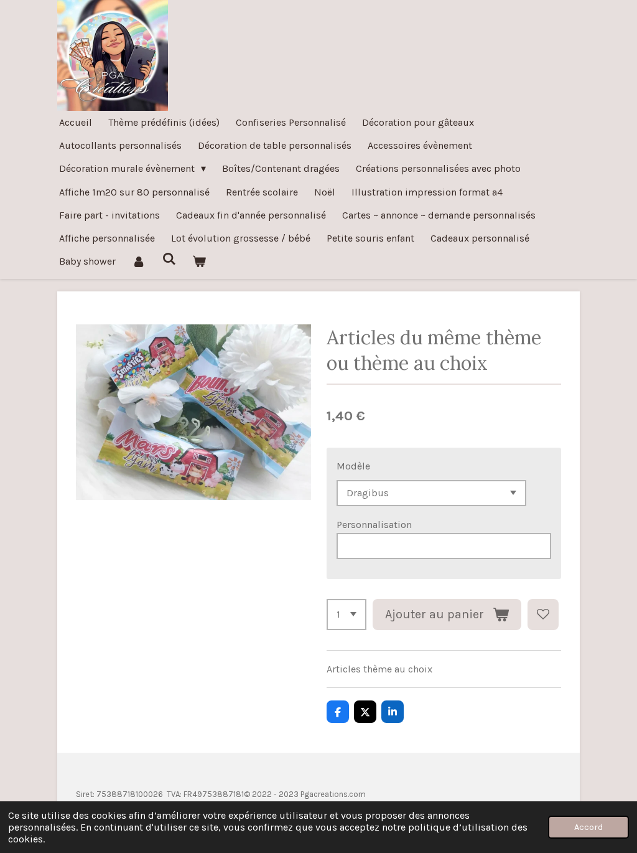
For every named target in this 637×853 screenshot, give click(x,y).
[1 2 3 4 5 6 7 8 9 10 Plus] (346, 614)
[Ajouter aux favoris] (543, 614)
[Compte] (139, 261)
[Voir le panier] (199, 261)
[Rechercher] (169, 259)
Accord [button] (588, 827)
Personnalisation (374, 524)
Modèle (353, 466)
